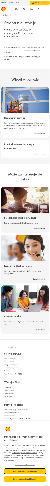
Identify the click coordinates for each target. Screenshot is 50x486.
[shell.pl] (3, 9)
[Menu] (46, 9)
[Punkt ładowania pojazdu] (24, 9)
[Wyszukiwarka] (39, 9)
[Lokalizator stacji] (16, 9)
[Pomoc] (31, 9)
